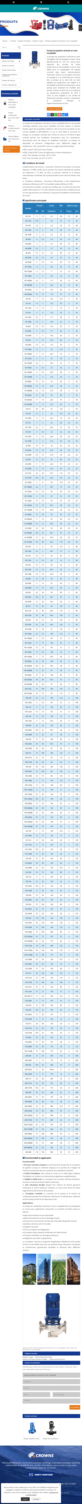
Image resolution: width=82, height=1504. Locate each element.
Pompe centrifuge (24, 41)
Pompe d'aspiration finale (43, 1357)
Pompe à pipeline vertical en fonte (33, 1439)
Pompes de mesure (8, 80)
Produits (13, 41)
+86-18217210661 (68, 1483)
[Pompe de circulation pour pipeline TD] (51, 1428)
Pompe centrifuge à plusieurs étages (35, 1359)
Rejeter (25, 1499)
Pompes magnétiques (9, 85)
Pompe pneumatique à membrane (9, 75)
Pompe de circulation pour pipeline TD (52, 1439)
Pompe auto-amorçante (57, 1359)
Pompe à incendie (8, 66)
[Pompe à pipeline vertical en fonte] (32, 1428)
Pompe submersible (9, 70)
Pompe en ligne (37, 41)
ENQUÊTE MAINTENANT (43, 1474)
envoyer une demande (54, 109)
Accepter (36, 1499)
